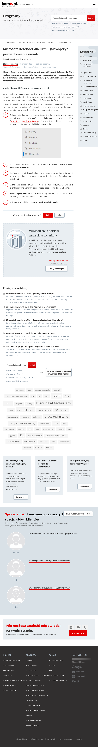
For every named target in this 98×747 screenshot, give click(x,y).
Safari (37, 429)
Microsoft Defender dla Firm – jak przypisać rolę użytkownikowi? (34, 320)
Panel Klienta (87, 102)
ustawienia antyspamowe (56, 436)
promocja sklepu (45, 423)
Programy (86, 113)
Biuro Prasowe (8, 670)
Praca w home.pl (9, 665)
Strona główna (21, 739)
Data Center (7, 675)
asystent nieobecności (42, 390)
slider (69, 429)
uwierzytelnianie (13, 441)
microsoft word (25, 409)
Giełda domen (88, 94)
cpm (33, 396)
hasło (8, 403)
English (85, 140)
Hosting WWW (31, 665)
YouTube (38, 447)
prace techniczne (56, 416)
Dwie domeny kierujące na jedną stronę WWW (49, 587)
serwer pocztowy (48, 429)
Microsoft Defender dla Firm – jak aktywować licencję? (30, 293)
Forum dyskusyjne (56, 660)
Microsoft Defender (11, 67)
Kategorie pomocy (36, 739)
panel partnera (13, 417)
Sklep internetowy (89, 133)
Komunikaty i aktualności (58, 680)
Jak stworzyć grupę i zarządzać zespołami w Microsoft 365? (32, 346)
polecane (37, 417)
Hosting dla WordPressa (35, 690)
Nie (59, 215)
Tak (48, 215)
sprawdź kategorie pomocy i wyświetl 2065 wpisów (59, 372)
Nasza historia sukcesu (11, 660)
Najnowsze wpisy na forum (78, 513)
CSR (39, 396)
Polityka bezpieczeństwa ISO (13, 680)
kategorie (18, 404)
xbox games (27, 447)
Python (64, 423)
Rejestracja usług (89, 106)
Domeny (86, 125)
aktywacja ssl (20, 390)
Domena (29, 660)
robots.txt (21, 429)
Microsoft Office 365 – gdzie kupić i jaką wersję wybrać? (30, 333)
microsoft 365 (26, 64)
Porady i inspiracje (89, 76)
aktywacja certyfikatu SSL (80, 23)
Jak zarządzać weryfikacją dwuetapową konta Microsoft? (31, 306)
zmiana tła (49, 447)
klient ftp (29, 404)
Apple (29, 390)
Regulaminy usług (32, 725)
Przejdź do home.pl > (25, 4)
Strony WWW (88, 90)
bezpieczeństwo (31, 67)
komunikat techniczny (53, 403)
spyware (13, 436)
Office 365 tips (61, 410)
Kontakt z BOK (78, 633)
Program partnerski (56, 675)
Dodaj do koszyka (56, 268)
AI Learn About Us (9, 690)
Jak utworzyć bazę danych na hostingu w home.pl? (16, 463)
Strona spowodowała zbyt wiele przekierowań (49, 560)
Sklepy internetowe (33, 720)
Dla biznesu (87, 60)
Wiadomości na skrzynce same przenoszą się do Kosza (53, 533)
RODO (30, 429)
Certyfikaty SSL (88, 98)
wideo (54, 441)
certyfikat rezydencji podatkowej (16, 396)
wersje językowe (30, 441)
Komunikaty (87, 56)
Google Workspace (33, 705)
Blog (50, 670)
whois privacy (44, 441)
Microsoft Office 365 (33, 680)
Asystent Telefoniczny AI (35, 685)
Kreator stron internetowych (37, 695)
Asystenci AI (87, 72)
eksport (57, 395)
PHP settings (25, 417)
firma (67, 396)
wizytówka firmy (64, 441)
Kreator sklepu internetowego (37, 675)
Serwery (29, 715)
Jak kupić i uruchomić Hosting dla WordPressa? (47, 463)
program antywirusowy (23, 423)
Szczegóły (20, 497)
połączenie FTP (73, 27)
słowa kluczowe (35, 435)
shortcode (61, 429)
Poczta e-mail (88, 117)
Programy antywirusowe (35, 710)
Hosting (85, 129)
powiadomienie (49, 67)
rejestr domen (9, 429)
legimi (11, 410)
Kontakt (52, 665)
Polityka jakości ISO (10, 685)
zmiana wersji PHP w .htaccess (63, 30)
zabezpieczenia (43, 64)
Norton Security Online (44, 410)
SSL (22, 435)
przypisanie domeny (59, 27)
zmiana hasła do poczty (60, 23)
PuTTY (56, 423)
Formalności (87, 121)
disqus (46, 396)
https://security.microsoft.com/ (24, 121)
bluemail (57, 390)
